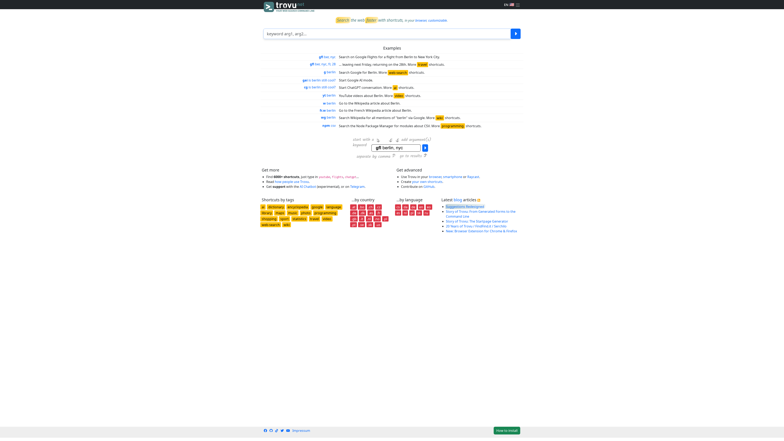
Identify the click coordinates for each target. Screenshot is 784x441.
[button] (517, 4)
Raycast (473, 177)
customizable (437, 20)
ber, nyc (327, 57)
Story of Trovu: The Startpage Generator (477, 221)
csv (329, 125)
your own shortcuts (427, 181)
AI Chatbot (308, 186)
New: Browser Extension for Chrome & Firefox (481, 231)
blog (458, 200)
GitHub (428, 186)
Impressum (301, 430)
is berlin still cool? (319, 80)
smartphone (452, 177)
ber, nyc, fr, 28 (323, 64)
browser (421, 20)
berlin (330, 72)
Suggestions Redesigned (465, 206)
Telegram (357, 186)
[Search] (516, 34)
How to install (507, 430)
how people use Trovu (292, 181)
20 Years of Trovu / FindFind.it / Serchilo (476, 226)
